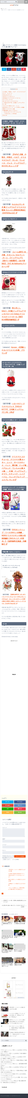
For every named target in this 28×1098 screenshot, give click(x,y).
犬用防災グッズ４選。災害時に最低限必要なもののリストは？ (14, 901)
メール (4, 844)
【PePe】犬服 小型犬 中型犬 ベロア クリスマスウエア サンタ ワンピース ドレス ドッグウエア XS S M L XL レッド (14, 160)
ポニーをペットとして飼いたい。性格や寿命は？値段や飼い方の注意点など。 (17, 1027)
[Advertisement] (14, 26)
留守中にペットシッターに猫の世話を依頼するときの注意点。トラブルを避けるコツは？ (17, 1021)
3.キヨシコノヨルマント (8, 96)
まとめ (4, 115)
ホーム (3, 8)
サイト (4, 850)
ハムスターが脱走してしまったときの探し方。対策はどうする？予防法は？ (17, 1015)
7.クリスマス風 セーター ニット (10, 105)
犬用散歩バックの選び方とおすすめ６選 (16, 884)
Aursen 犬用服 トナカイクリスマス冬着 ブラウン (14, 350)
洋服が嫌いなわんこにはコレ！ (10, 110)
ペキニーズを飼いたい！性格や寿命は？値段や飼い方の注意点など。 (16, 888)
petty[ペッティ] (9, 1095)
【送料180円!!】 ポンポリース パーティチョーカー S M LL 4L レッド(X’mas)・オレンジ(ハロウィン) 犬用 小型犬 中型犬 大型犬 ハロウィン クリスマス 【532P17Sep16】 (14, 599)
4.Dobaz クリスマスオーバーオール (11, 98)
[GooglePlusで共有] (14, 69)
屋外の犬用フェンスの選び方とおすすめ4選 (16, 880)
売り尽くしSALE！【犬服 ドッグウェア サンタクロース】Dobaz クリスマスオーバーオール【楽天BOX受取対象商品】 (14, 314)
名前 (3, 839)
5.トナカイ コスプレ (7, 99)
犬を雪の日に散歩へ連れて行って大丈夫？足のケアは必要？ (13, 906)
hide (16, 89)
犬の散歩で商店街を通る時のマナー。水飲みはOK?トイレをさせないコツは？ (16, 875)
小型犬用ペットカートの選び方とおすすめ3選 (16, 870)
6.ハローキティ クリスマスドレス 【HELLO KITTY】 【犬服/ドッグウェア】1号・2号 (13, 103)
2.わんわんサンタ (7, 94)
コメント (4, 827)
